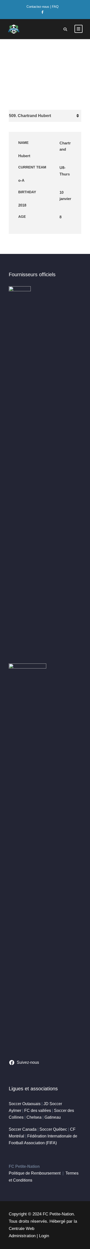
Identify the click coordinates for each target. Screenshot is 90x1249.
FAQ (55, 7)
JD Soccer (53, 1104)
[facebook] (43, 12)
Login (44, 1235)
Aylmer (15, 1110)
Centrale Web (21, 1228)
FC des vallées (37, 1110)
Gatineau (52, 1117)
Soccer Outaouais (24, 1104)
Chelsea (34, 1117)
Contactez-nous (37, 7)
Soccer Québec (53, 1129)
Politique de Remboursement (34, 1173)
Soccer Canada (22, 1129)
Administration (22, 1235)
